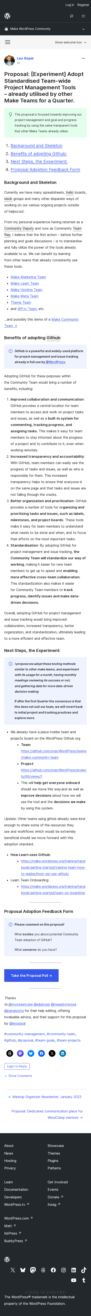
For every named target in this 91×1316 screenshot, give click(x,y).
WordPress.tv (16, 1204)
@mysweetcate (20, 1004)
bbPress (12, 1233)
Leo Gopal (25, 58)
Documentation (16, 1189)
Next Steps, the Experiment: (39, 161)
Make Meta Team (25, 296)
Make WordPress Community (30, 28)
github (10, 1040)
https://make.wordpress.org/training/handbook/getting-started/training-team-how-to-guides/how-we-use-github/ (53, 867)
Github (53, 337)
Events (53, 1189)
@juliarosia (42, 1004)
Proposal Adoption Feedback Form (45, 169)
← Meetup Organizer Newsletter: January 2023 (44, 1097)
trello (69, 192)
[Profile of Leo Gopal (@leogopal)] (9, 61)
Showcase (56, 1146)
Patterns (54, 1168)
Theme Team (21, 302)
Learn (8, 1182)
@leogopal (17, 1023)
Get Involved (58, 1182)
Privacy (10, 1168)
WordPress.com (18, 1218)
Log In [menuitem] (70, 5)
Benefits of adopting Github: (39, 153)
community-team (61, 1034)
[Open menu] (84, 16)
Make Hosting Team (26, 290)
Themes (54, 1153)
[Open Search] (71, 16)
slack (8, 199)
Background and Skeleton (36, 145)
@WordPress (55, 362)
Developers (13, 1197)
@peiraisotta (14, 1011)
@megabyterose (63, 1004)
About (9, 1146)
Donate (55, 1197)
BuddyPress (15, 1241)
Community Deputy (19, 228)
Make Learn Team (25, 283)
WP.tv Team (27, 309)
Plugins (53, 1161)
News (8, 1153)
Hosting (10, 1161)
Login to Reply (17, 1066)
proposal (25, 1040)
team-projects (69, 1040)
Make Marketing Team (28, 277)
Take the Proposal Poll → (31, 975)
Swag (54, 1204)
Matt (10, 1226)
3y (18, 62)
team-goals (45, 1040)
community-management (24, 1034)
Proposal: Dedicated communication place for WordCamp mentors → (47, 1114)
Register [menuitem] (83, 5)
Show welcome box (68, 42)
